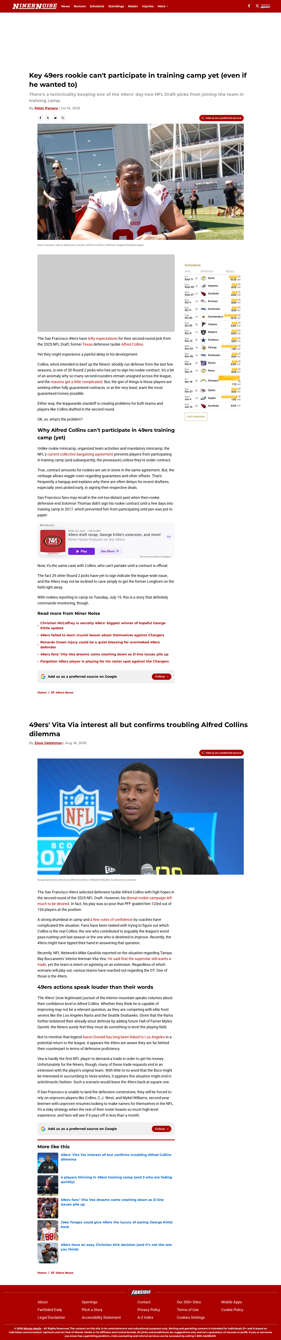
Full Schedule (196, 416)
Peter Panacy (46, 108)
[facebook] (249, 5)
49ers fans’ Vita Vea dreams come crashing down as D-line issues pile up (104, 654)
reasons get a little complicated (76, 382)
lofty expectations (103, 338)
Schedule (97, 6)
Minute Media (32, 1328)
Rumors (80, 6)
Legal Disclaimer (51, 1317)
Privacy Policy (148, 1310)
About (43, 1302)
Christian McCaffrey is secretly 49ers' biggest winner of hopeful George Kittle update (103, 625)
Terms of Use (188, 1310)
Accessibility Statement (101, 1317)
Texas (88, 344)
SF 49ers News (62, 692)
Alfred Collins (132, 344)
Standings (116, 6)
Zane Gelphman (48, 743)
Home (42, 692)
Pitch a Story (92, 1310)
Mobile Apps (231, 1302)
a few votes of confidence (111, 919)
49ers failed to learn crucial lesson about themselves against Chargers (102, 635)
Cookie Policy (232, 1310)
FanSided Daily (50, 1310)
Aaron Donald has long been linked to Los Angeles (124, 1037)
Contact (144, 1302)
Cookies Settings (191, 1317)
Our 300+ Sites (189, 1302)
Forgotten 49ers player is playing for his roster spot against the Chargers (104, 661)
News (65, 6)
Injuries (147, 6)
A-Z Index (145, 1317)
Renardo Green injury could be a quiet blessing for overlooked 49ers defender (100, 644)
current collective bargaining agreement (80, 454)
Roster (133, 6)
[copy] (63, 118)
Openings (89, 1302)
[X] (257, 5)
